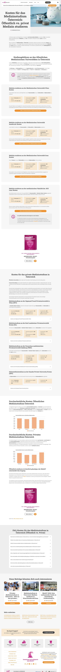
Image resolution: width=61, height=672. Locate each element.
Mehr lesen (30, 621)
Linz (22, 518)
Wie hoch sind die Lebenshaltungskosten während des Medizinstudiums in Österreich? (26, 562)
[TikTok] (27, 664)
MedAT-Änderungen (12, 651)
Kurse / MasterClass (12, 662)
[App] (36, 664)
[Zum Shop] (57, 2)
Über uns (12, 664)
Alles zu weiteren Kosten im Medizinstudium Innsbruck (30, 143)
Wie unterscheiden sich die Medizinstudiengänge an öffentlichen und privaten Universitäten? (27, 556)
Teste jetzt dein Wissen (48, 662)
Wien (14, 518)
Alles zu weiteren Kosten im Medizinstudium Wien (30, 110)
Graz (20, 518)
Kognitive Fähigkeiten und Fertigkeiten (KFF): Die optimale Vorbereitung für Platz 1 (12, 616)
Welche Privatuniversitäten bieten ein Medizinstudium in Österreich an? (23, 543)
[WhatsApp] (31, 664)
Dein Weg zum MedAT (24, 2)
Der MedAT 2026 (12, 653)
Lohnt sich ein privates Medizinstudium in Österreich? (20, 566)
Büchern (46, 656)
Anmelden (48, 2)
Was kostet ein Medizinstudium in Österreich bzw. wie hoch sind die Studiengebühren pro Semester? (29, 536)
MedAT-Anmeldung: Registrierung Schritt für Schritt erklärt (48, 616)
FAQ (38, 2)
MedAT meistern (52, 5)
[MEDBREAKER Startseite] (10, 2)
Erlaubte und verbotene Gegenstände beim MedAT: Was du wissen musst (12, 618)
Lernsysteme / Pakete (12, 656)
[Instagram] (25, 664)
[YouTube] (29, 664)
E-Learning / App (12, 660)
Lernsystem (35, 221)
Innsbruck (17, 518)
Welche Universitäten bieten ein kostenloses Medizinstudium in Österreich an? (25, 540)
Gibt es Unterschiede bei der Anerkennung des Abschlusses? (21, 559)
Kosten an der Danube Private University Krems (19, 388)
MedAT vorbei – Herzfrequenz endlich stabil (29, 616)
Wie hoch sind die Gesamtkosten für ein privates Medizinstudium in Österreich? (25, 549)
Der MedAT (31, 2)
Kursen (41, 656)
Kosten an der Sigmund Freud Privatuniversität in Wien (20, 318)
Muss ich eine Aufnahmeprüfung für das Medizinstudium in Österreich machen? (25, 546)
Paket (24, 476)
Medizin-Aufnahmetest (33, 75)
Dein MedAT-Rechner (25, 618)
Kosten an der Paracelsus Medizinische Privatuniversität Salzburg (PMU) (24, 366)
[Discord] (33, 664)
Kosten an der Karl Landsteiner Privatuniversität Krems (20, 340)
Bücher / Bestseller (12, 658)
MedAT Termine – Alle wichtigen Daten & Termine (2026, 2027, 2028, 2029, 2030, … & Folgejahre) (48, 615)
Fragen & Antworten (49, 632)
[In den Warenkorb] (35, 261)
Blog (35, 2)
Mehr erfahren (29, 260)
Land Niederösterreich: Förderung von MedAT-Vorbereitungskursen (12, 615)
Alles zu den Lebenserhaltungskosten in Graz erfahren (30, 176)
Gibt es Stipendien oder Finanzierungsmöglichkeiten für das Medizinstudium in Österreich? (27, 553)
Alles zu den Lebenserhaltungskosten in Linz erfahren (30, 211)
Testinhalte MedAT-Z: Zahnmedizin (46, 618)
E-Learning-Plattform (52, 655)
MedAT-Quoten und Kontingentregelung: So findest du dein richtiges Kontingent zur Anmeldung (30, 615)
